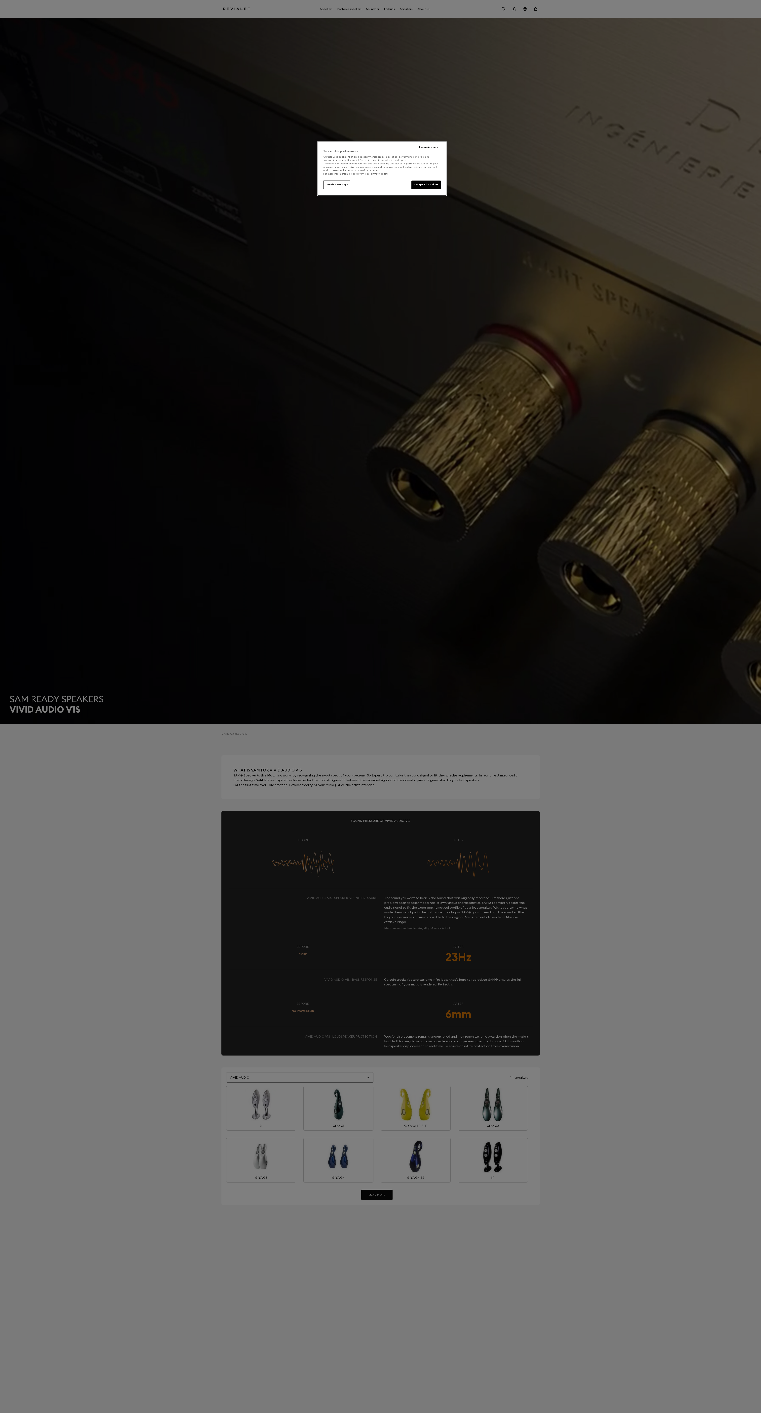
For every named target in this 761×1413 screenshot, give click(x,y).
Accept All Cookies (426, 184)
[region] (382, 168)
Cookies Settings (336, 184)
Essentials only (428, 147)
